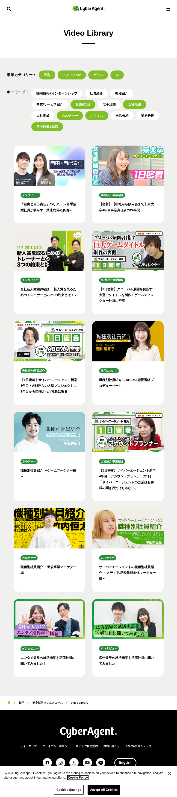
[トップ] (9, 702)
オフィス (96, 115)
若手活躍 (109, 104)
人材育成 (42, 115)
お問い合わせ (111, 746)
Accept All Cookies (104, 789)
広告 (47, 75)
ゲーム (98, 75)
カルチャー (70, 115)
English (125, 763)
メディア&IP (72, 75)
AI (117, 75)
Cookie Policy (78, 777)
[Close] (170, 773)
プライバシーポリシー (56, 746)
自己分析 (122, 115)
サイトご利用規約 (87, 746)
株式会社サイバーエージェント (88, 8)
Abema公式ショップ (138, 746)
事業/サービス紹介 (49, 104)
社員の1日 (83, 104)
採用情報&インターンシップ (56, 93)
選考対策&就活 (47, 127)
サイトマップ (28, 746)
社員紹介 (96, 93)
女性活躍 (134, 104)
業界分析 (147, 115)
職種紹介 (121, 93)
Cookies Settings (68, 789)
